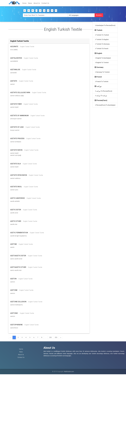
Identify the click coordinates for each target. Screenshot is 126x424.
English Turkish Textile (27, 46)
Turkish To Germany (103, 44)
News (30, 3)
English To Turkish (102, 62)
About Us (37, 3)
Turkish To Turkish (102, 35)
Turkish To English (102, 39)
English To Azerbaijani (103, 58)
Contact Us (45, 3)
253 (56, 337)
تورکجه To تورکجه (101, 95)
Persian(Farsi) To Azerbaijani (105, 105)
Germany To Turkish (103, 72)
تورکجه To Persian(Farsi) (104, 91)
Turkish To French (102, 48)
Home (24, 3)
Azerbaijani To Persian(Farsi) (105, 25)
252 (50, 337)
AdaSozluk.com (69, 371)
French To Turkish (102, 81)
